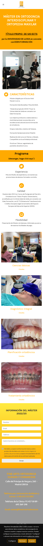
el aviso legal (29, 451)
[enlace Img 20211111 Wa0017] (21, 334)
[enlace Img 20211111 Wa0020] (21, 247)
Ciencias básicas (21, 265)
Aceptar (32, 541)
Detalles (21, 269)
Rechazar (22, 541)
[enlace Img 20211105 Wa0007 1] (21, 290)
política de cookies (33, 536)
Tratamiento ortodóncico (21, 395)
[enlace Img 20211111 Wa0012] (21, 377)
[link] (21, 4)
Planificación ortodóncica (21, 352)
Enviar (21, 461)
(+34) (25, 496)
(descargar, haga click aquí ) (21, 158)
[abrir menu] (3, 4)
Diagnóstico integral (21, 308)
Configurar (12, 541)
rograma (22, 153)
